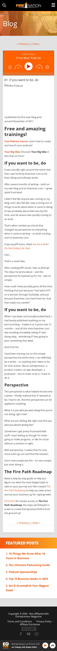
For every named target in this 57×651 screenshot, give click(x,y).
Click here (9, 501)
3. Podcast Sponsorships (21, 572)
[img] (9, 67)
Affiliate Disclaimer (30, 624)
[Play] (29, 66)
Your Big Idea (12, 151)
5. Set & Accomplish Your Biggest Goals (27, 588)
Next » (36, 44)
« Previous (23, 44)
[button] (3, 5)
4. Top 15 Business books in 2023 (27, 579)
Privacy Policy (44, 621)
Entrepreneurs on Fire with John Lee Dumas (28, 4)
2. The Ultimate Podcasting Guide (28, 565)
